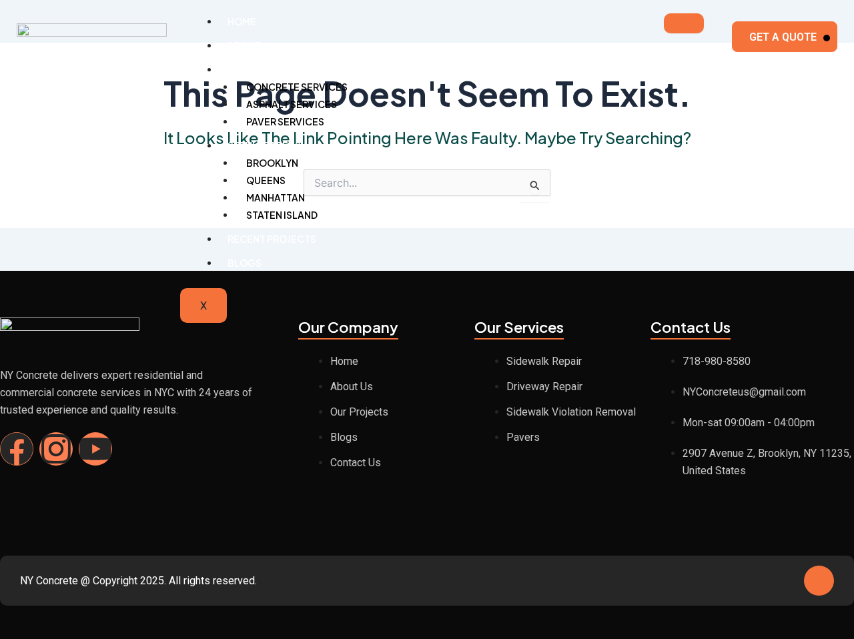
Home (242, 21)
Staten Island (282, 215)
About (245, 45)
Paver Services (285, 121)
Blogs (245, 263)
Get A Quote (783, 37)
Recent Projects (272, 239)
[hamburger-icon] (684, 23)
